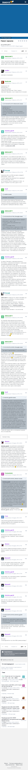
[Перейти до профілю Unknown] (23, 677)
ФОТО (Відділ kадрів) (18, 46)
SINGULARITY (7, 44)
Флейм (20, 679)
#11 (26, 293)
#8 (26, 189)
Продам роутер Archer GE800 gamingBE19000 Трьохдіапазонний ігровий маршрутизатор (12, 719)
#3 (26, 82)
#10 (26, 257)
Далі (23, 51)
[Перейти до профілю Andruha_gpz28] (2, 131)
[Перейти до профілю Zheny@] (2, 171)
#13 (26, 342)
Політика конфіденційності (16, 763)
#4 (26, 99)
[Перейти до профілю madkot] (2, 71)
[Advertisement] (14, 18)
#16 (26, 473)
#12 (26, 316)
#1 (26, 57)
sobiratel (5, 687)
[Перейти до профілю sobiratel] (23, 685)
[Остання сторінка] (26, 51)
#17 (26, 516)
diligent (4, 698)
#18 (26, 530)
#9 (26, 211)
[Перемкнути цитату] (3, 103)
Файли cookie (19, 764)
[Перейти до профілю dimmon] (2, 442)
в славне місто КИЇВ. (10, 145)
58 (15, 677)
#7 (26, 171)
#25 (26, 635)
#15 (26, 442)
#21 (26, 572)
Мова (5, 763)
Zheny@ (5, 679)
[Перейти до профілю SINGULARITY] (2, 57)
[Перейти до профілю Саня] (2, 517)
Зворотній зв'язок (10, 764)
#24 (26, 609)
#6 (26, 152)
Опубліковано (13, 58)
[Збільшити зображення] (11, 333)
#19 (26, 544)
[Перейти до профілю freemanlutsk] (2, 474)
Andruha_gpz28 (5, 446)
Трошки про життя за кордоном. (13, 676)
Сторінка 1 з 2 (14, 51)
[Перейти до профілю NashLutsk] (2, 82)
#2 (26, 71)
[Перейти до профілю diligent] (23, 698)
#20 (26, 558)
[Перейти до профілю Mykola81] (2, 558)
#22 (26, 585)
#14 (26, 392)
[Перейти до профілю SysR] (2, 189)
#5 (26, 131)
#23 (26, 596)
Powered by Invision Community (14, 767)
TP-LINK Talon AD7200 (7, 697)
